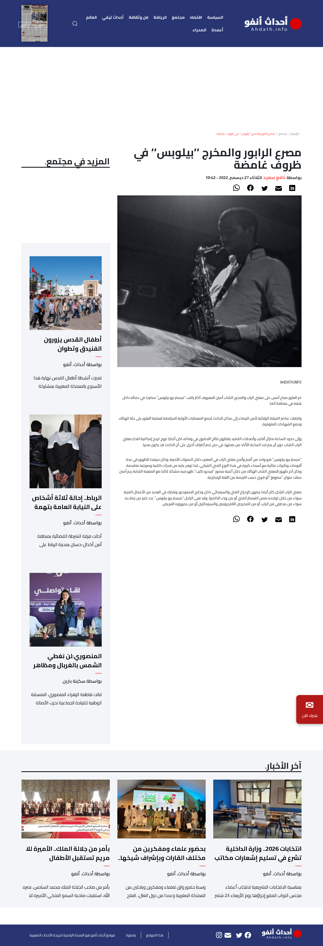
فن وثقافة (138, 17)
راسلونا (131, 935)
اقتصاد (196, 17)
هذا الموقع (154, 935)
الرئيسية (295, 134)
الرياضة (160, 17)
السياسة (215, 17)
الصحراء (199, 30)
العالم (91, 17)
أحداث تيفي (113, 17)
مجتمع (178, 17)
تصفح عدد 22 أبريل (32, 25)
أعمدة (217, 30)
